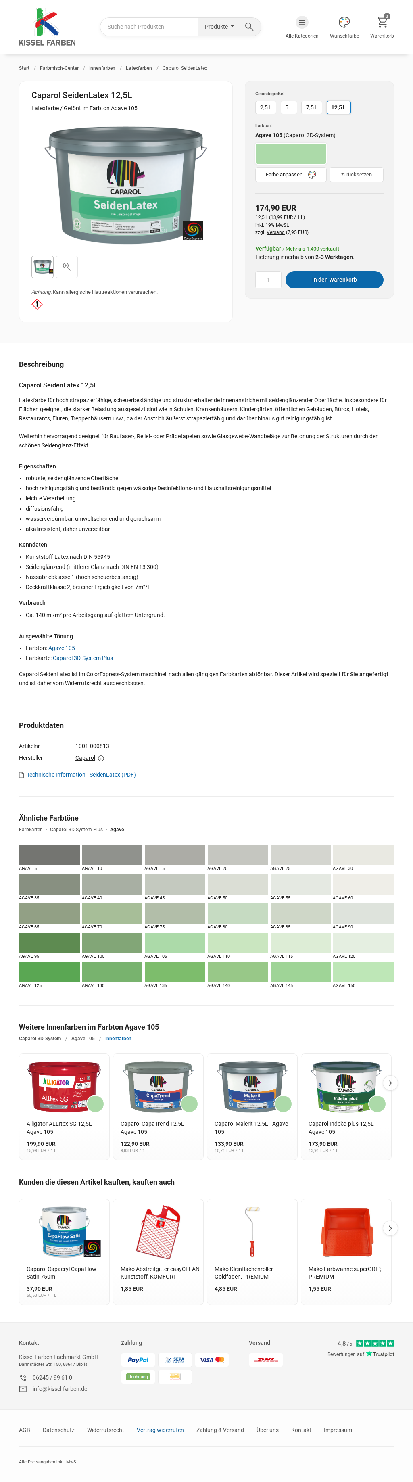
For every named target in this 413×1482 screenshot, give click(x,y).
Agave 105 (61, 648)
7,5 (312, 107)
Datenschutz (59, 1430)
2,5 (266, 107)
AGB (24, 1430)
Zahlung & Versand (220, 1430)
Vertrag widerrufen (160, 1430)
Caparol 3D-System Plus (83, 658)
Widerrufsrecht (105, 1430)
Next (390, 1083)
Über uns (268, 1430)
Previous (20, 1083)
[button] (302, 27)
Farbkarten (31, 829)
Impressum (338, 1430)
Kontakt (29, 1343)
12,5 (338, 107)
